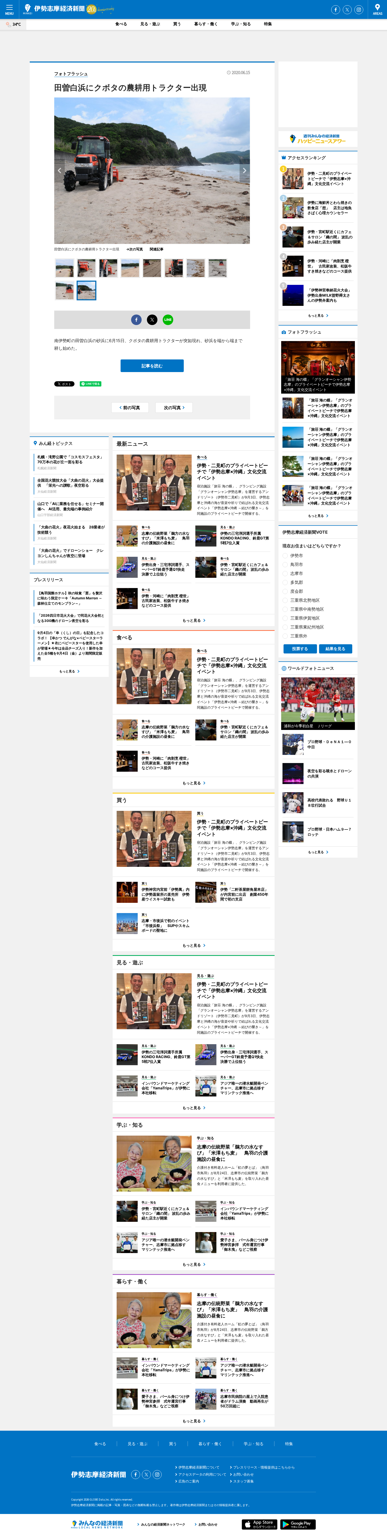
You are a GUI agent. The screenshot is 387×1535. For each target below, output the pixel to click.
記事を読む (152, 365)
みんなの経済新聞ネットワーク (97, 1524)
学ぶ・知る (241, 23)
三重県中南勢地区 (307, 609)
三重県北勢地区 (305, 600)
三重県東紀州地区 (307, 627)
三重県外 (298, 635)
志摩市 (296, 573)
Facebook (335, 9)
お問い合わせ (243, 1474)
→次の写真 (136, 249)
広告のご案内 (188, 1481)
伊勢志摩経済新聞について (199, 1467)
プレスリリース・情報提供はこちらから (264, 1467)
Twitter (347, 9)
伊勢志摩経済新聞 (54, 9)
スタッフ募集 (243, 1481)
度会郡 (296, 591)
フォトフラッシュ (71, 73)
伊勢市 (296, 555)
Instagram (358, 9)
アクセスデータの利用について (202, 1474)
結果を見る (335, 648)
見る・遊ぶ (150, 23)
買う (177, 23)
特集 (268, 23)
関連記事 (156, 249)
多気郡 (296, 582)
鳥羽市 (296, 564)
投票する (300, 648)
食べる (121, 23)
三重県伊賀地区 (305, 618)
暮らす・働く (206, 23)
